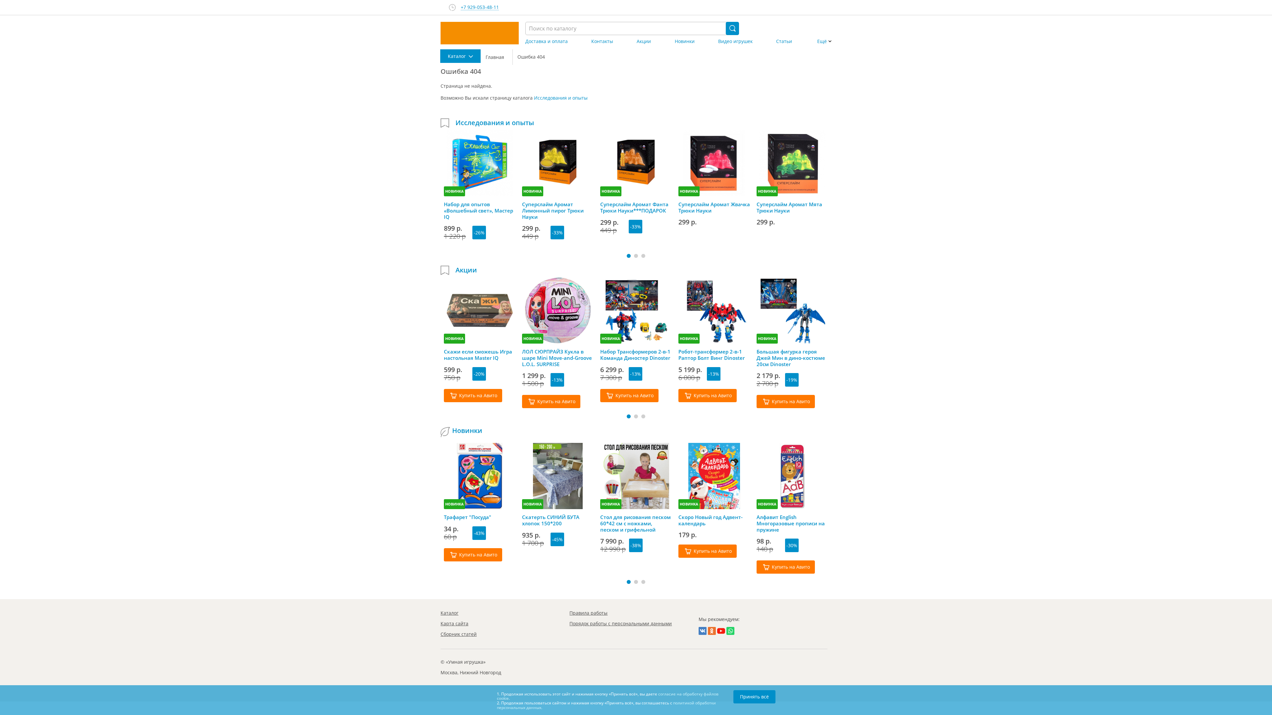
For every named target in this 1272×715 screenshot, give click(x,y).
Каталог (449, 613)
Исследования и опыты (561, 98)
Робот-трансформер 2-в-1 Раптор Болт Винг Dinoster (711, 355)
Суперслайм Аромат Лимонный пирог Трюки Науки (553, 210)
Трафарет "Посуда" (467, 517)
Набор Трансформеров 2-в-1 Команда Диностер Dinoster (635, 355)
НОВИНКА (454, 191)
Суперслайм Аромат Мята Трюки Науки (789, 207)
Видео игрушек (735, 41)
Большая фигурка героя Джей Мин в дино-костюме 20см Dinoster (791, 358)
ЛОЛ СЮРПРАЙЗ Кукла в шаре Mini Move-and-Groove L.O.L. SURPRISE (557, 358)
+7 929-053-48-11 (480, 7)
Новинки (685, 41)
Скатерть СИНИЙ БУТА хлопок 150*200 (550, 520)
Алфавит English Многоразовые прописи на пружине (791, 523)
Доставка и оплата (546, 41)
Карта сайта (454, 623)
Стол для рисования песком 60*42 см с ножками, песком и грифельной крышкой (635, 523)
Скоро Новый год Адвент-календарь (710, 520)
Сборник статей (459, 634)
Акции (644, 41)
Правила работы (588, 613)
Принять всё (754, 696)
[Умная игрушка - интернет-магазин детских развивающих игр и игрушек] (480, 33)
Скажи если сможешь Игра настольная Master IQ (478, 355)
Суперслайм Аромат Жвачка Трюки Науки (714, 207)
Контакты (602, 41)
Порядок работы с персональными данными (620, 623)
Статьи (784, 41)
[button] (629, 256)
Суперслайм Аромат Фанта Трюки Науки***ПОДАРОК (634, 207)
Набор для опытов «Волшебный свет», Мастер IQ (478, 210)
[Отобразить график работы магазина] (452, 7)
